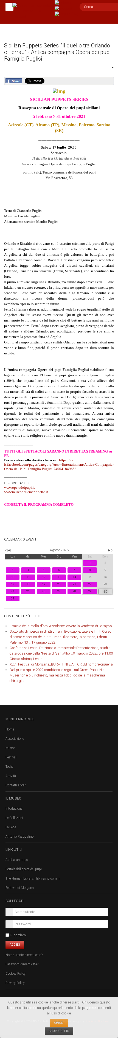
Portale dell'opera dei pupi (23, 869)
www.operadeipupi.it (19, 487)
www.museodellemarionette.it (26, 492)
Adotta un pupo (16, 860)
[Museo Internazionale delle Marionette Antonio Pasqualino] (35, 10)
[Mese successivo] (109, 550)
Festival (10, 757)
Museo (10, 748)
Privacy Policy (15, 983)
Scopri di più (59, 1031)
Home (9, 729)
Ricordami (18, 935)
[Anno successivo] (112, 550)
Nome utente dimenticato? (24, 955)
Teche (9, 767)
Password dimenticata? (21, 964)
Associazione (14, 739)
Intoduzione (13, 809)
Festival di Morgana (19, 888)
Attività (10, 776)
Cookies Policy (15, 974)
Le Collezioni (14, 818)
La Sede (10, 827)
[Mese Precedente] (9, 550)
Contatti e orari (15, 785)
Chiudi (59, 1023)
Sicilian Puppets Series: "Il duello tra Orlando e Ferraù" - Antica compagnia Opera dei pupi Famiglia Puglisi (57, 52)
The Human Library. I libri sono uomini (32, 878)
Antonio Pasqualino (19, 836)
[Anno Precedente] (6, 550)
